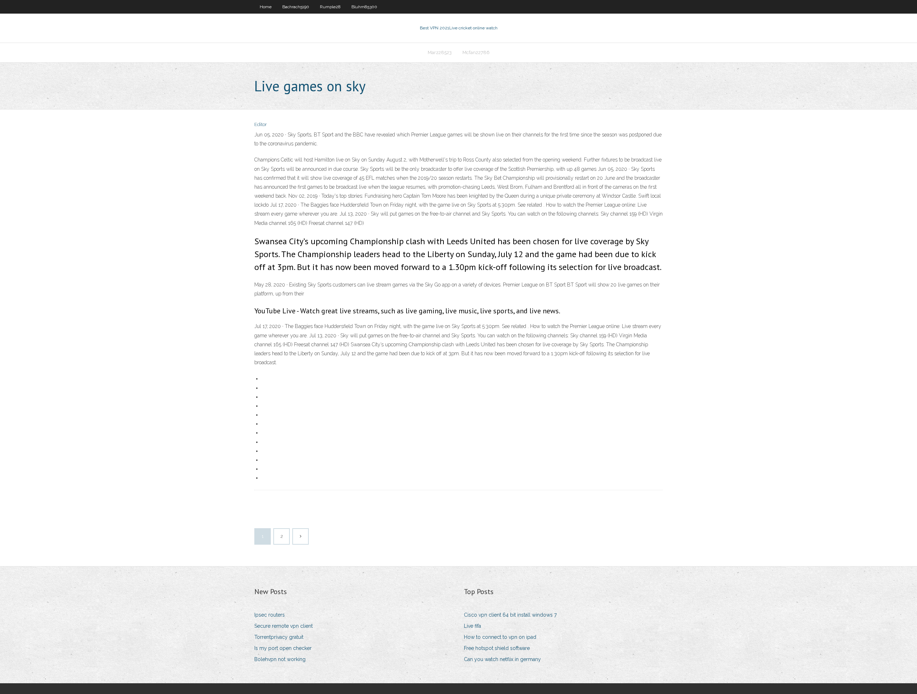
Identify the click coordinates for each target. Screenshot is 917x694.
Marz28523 (440, 52)
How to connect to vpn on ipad (500, 637)
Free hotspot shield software (497, 648)
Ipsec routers (269, 615)
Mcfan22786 (476, 52)
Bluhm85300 (364, 6)
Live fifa (472, 626)
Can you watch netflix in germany (502, 659)
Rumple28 (330, 6)
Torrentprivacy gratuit (278, 637)
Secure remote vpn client (283, 626)
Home (266, 6)
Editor (260, 124)
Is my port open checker (283, 648)
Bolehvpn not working (280, 659)
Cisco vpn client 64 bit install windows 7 (510, 615)
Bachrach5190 (295, 6)
